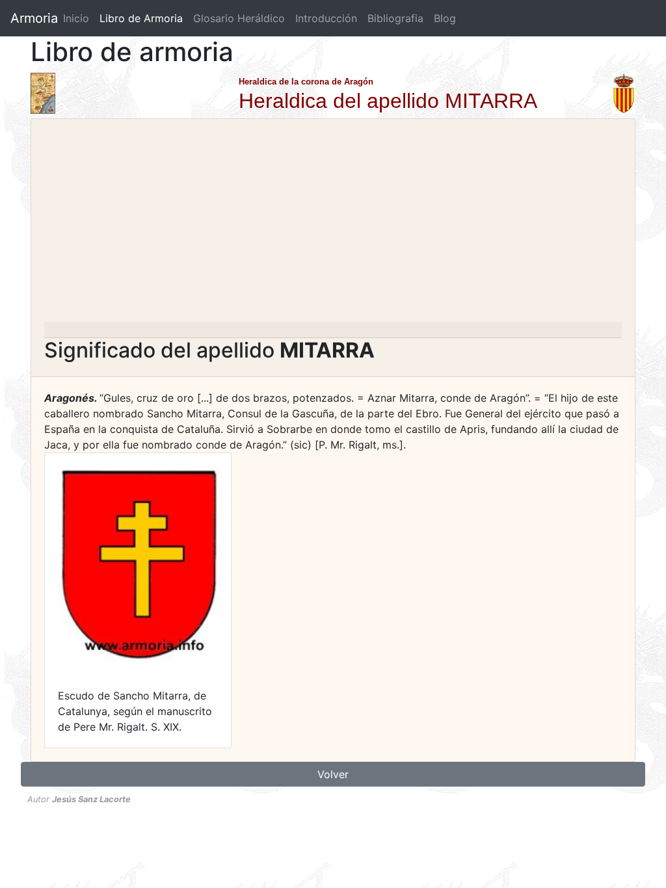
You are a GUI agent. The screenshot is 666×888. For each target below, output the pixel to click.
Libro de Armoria (144, 18)
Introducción (326, 18)
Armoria (34, 18)
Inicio (76, 18)
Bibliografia (395, 18)
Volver (333, 774)
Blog (445, 18)
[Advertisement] (333, 224)
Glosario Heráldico (239, 18)
